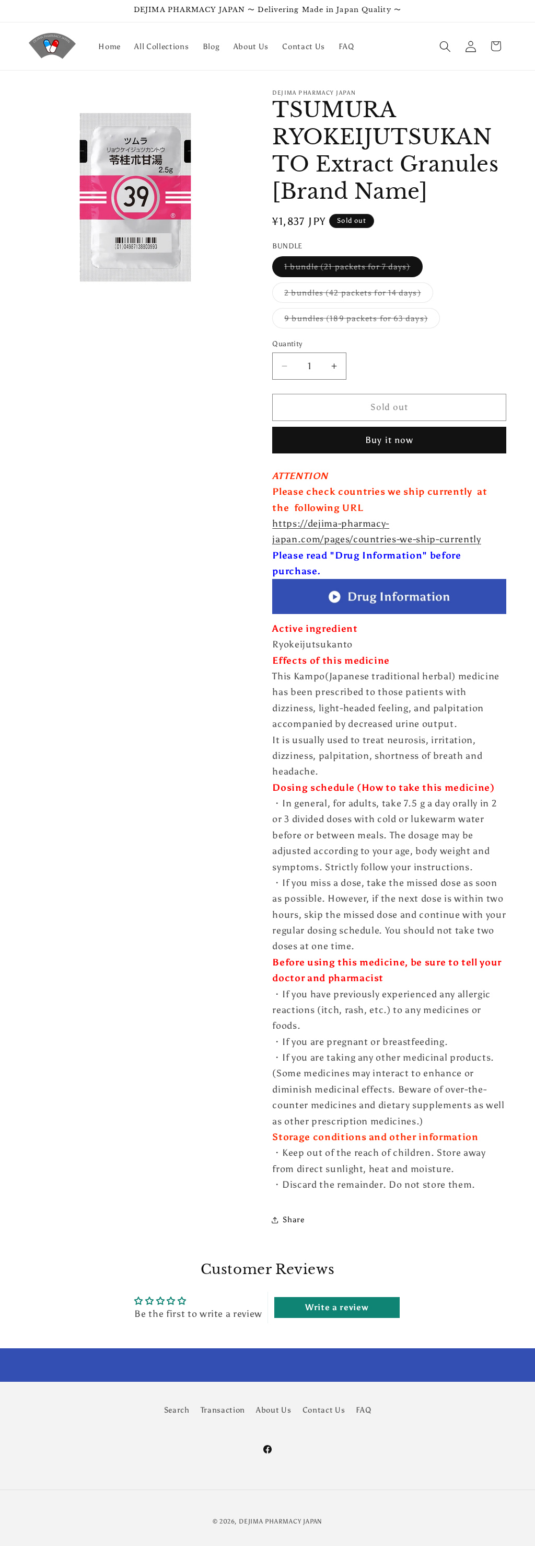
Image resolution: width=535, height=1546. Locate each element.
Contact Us (324, 1410)
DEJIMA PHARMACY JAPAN (280, 1521)
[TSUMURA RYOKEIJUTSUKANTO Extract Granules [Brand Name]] (389, 613)
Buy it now (389, 440)
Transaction (223, 1410)
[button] (445, 46)
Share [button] (293, 1219)
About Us (273, 1410)
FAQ (363, 1410)
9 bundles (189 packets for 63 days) (362, 320)
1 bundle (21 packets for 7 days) (353, 269)
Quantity (287, 343)
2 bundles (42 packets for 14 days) (358, 295)
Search (177, 1410)
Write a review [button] (336, 1307)
